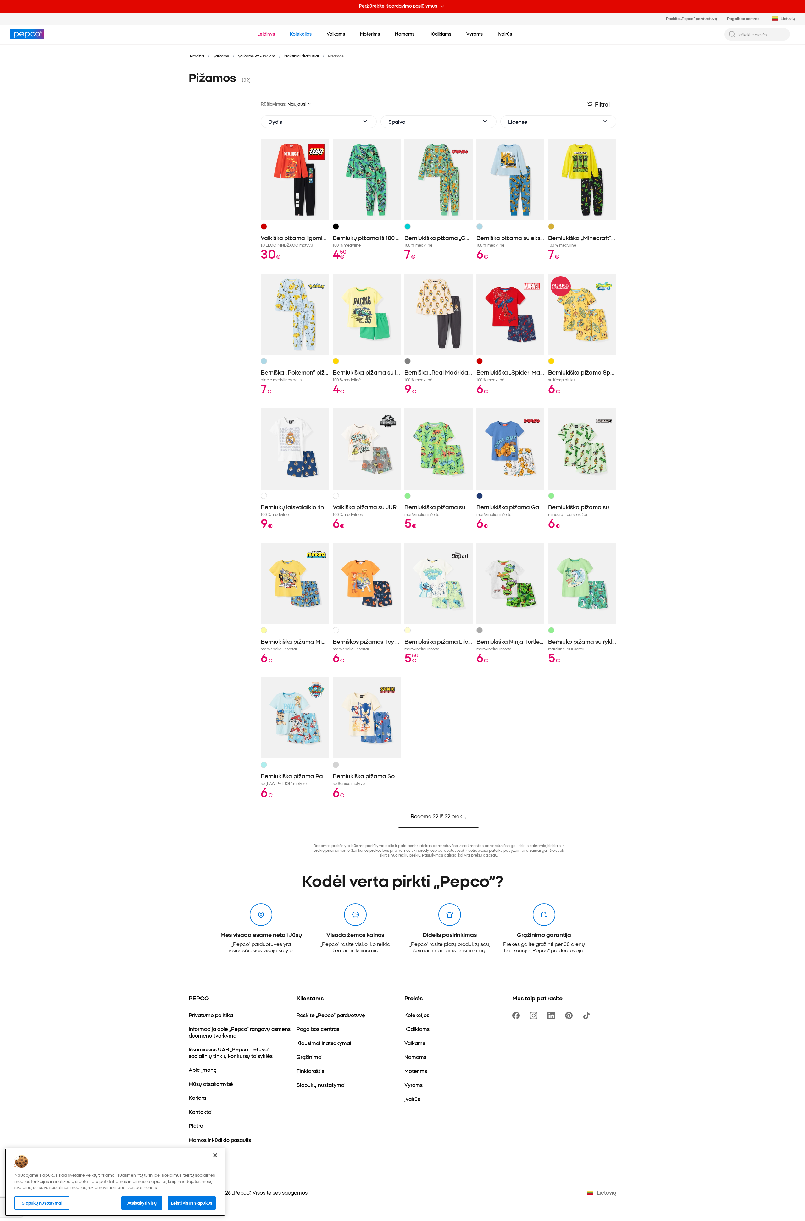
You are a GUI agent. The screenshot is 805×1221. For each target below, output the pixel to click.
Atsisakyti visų (142, 1203)
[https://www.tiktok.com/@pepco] (588, 1015)
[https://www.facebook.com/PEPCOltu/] (517, 1015)
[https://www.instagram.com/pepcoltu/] (535, 1015)
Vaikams (221, 55)
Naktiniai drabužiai (301, 55)
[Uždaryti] (215, 1155)
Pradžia (197, 55)
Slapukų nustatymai (42, 1203)
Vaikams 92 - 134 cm (256, 55)
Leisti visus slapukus (191, 1203)
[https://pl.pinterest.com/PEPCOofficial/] (570, 1015)
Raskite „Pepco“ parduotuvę (691, 18)
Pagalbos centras (743, 18)
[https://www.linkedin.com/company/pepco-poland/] (552, 1015)
